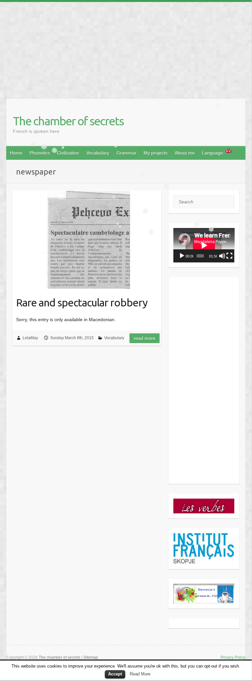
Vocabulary (97, 152)
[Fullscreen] (229, 256)
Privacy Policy (233, 657)
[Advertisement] (126, 48)
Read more (144, 338)
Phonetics (39, 152)
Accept (115, 673)
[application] (204, 245)
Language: (213, 152)
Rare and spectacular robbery (81, 302)
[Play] (182, 256)
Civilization (68, 152)
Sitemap (90, 657)
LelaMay (30, 338)
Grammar (126, 152)
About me (185, 152)
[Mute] (222, 256)
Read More (140, 673)
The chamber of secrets (68, 121)
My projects (155, 152)
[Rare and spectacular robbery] (86, 239)
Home (16, 152)
